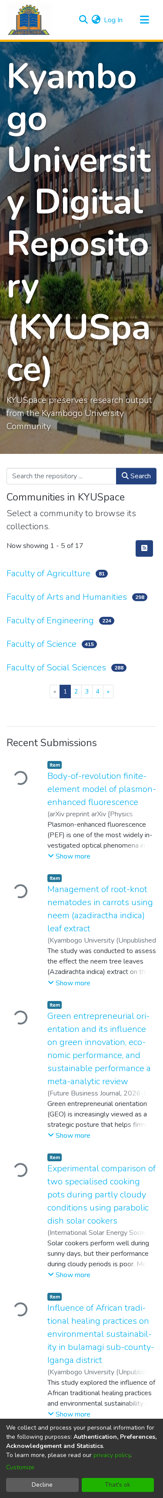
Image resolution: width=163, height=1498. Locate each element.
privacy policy (111, 1455)
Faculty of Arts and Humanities (67, 597)
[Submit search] (83, 20)
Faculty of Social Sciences (56, 667)
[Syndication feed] (144, 548)
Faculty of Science (42, 644)
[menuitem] (95, 20)
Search (140, 476)
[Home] (29, 19)
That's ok (117, 1485)
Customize (20, 1467)
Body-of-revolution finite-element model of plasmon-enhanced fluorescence (101, 789)
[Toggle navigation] (144, 20)
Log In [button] (113, 20)
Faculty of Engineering (50, 620)
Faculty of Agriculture (48, 573)
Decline (42, 1485)
